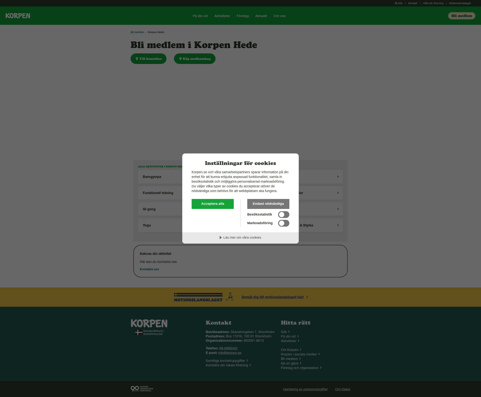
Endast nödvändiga (268, 204)
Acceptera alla (212, 204)
